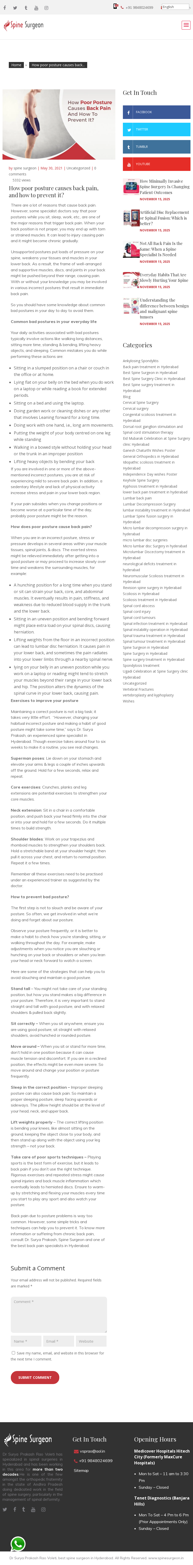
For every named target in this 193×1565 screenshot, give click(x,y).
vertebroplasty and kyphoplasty (148, 695)
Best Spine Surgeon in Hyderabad (150, 372)
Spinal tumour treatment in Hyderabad (154, 641)
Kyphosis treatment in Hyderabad (150, 486)
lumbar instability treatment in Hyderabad (156, 510)
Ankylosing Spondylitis (141, 360)
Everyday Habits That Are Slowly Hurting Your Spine (164, 277)
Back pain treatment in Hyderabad (150, 366)
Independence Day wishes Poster (150, 474)
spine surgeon (25, 168)
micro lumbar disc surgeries (145, 540)
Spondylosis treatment (141, 665)
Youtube (143, 164)
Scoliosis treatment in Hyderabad (150, 599)
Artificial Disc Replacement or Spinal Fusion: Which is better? (164, 218)
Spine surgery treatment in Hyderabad (153, 659)
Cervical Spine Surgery (141, 402)
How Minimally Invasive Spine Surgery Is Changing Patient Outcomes (165, 186)
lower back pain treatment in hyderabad (155, 492)
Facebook (144, 112)
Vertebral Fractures (138, 689)
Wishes (128, 701)
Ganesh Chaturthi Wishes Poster (149, 450)
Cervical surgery (136, 408)
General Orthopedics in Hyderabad (151, 456)
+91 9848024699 (139, 7)
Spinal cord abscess (139, 605)
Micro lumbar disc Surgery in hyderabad (155, 546)
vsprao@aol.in (92, 1451)
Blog (126, 396)
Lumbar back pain (137, 498)
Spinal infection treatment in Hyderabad (155, 623)
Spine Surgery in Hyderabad (145, 653)
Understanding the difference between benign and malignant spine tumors (164, 308)
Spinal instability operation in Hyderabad (155, 629)
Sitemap (81, 1470)
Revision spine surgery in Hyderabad (152, 587)
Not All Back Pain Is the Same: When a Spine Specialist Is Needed (161, 249)
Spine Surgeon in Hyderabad (146, 647)
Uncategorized (78, 168)
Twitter (142, 129)
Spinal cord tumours (139, 617)
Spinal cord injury (137, 611)
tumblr (142, 147)
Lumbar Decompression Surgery (149, 504)
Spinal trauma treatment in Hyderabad (154, 635)
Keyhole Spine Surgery (141, 480)
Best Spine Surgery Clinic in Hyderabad (154, 378)
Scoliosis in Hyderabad (141, 593)
